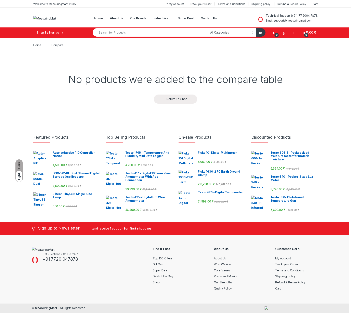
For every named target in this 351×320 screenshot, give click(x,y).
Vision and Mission (226, 276)
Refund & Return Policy (291, 3)
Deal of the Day (163, 276)
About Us (116, 18)
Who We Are (222, 264)
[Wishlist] (284, 32)
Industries (161, 18)
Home (98, 18)
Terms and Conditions (231, 3)
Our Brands (138, 18)
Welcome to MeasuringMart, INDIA (54, 3)
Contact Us (209, 18)
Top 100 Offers (162, 258)
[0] (274, 32)
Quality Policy (223, 288)
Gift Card (158, 264)
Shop (156, 282)
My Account (176, 3)
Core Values (222, 270)
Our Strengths (223, 282)
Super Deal (186, 18)
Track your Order (200, 3)
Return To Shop (176, 99)
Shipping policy (261, 3)
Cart (315, 3)
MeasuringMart (46, 308)
